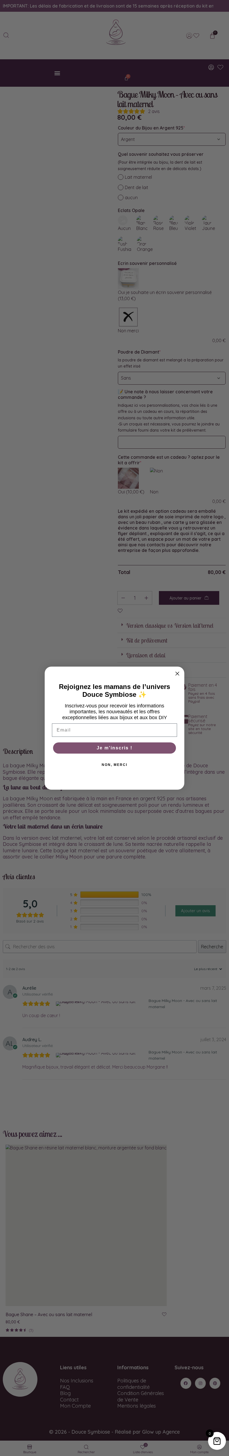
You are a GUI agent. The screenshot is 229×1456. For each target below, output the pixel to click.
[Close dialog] (177, 673)
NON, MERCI (114, 765)
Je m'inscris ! (114, 747)
